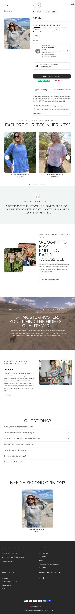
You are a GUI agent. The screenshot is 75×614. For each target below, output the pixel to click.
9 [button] (43, 184)
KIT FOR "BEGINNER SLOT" (20, 175)
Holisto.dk (49, 610)
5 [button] (36, 184)
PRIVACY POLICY (7, 585)
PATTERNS (42, 557)
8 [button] (41, 184)
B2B (3, 589)
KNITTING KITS (44, 553)
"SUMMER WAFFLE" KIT (55, 175)
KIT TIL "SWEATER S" (37, 529)
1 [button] (29, 184)
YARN (41, 560)
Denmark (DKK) (37, 606)
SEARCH (5, 578)
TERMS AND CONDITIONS (11, 582)
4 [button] (34, 184)
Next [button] (68, 157)
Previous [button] (7, 157)
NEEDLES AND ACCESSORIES (49, 564)
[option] (17, 33)
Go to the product (50, 280)
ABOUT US (42, 568)
